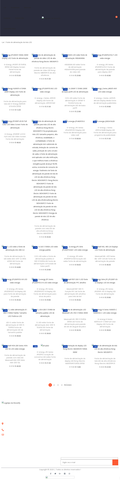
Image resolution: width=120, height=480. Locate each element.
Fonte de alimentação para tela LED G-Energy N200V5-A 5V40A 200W (15, 104)
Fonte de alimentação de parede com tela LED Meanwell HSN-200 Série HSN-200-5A (15, 359)
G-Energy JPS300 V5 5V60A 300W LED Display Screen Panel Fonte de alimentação (15, 68)
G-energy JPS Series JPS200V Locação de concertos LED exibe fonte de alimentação (45, 356)
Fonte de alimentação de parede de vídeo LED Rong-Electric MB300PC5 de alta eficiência (45, 71)
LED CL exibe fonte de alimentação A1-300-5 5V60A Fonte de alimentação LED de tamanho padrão (15, 327)
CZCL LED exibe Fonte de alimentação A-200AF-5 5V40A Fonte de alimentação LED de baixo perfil (75, 103)
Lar (3, 42)
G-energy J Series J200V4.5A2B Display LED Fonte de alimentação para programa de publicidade (105, 131)
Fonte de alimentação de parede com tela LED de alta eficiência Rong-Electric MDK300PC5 (45, 230)
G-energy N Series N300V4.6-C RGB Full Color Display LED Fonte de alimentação (105, 323)
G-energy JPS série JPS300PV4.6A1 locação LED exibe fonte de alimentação (75, 258)
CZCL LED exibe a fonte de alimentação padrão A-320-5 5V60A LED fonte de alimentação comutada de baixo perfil (45, 261)
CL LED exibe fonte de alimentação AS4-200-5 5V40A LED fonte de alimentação (45, 326)
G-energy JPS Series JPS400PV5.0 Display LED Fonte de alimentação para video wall (75, 131)
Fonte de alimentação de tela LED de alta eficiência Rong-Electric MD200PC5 (105, 361)
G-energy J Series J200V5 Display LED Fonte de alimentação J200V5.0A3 (45, 100)
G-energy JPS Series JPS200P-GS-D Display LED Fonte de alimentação (105, 291)
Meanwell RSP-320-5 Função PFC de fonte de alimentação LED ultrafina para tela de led (75, 293)
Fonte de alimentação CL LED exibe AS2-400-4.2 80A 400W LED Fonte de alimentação (15, 260)
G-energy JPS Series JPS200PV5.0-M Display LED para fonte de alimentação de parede (15, 293)
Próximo (68, 385)
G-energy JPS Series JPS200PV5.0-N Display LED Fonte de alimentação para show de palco (45, 293)
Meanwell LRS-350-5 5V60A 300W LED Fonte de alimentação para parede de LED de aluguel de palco (75, 323)
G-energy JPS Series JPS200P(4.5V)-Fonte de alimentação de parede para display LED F (105, 68)
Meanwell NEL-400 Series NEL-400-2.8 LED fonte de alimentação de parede (105, 258)
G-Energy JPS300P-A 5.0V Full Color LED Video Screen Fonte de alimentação (15, 136)
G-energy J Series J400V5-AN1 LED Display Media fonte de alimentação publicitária (105, 100)
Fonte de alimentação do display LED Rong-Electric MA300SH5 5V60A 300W (75, 361)
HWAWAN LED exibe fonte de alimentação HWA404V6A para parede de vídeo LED (75, 68)
